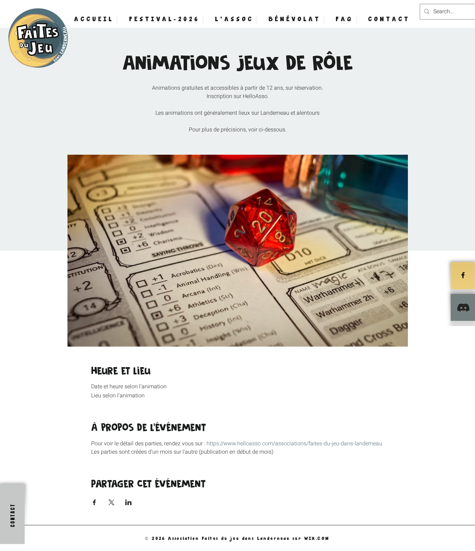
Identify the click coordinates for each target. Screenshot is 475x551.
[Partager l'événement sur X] (111, 502)
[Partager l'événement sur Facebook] (94, 502)
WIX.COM (317, 538)
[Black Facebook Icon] (463, 275)
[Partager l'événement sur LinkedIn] (128, 502)
